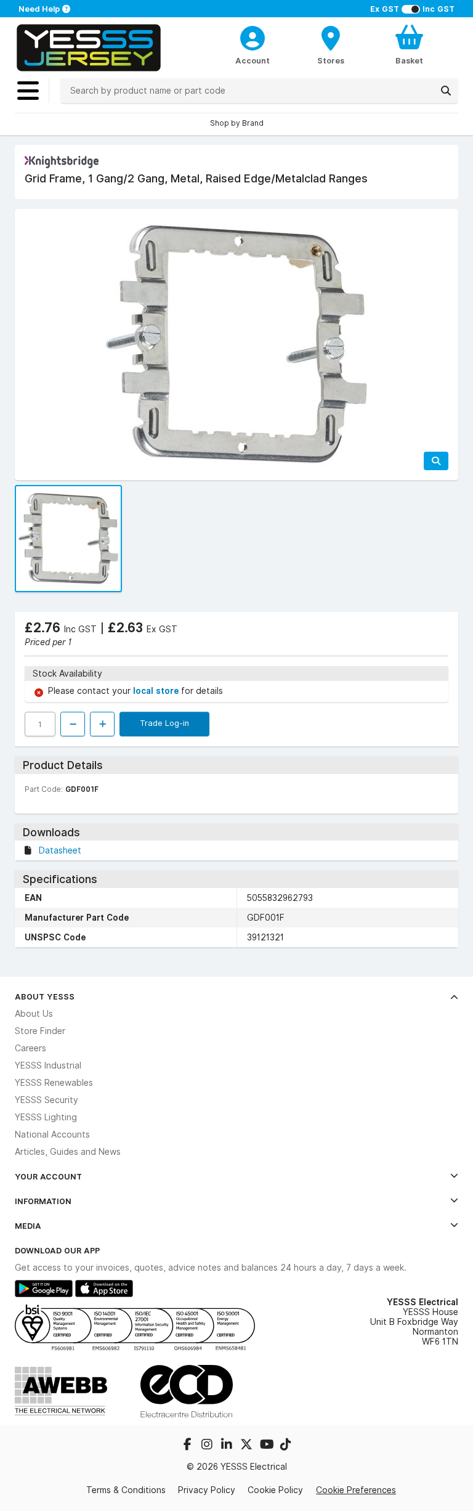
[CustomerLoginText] (252, 36)
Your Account (48, 1176)
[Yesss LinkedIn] (228, 1446)
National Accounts (52, 1134)
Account (252, 60)
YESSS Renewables (54, 1083)
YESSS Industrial (48, 1065)
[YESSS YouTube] (267, 1446)
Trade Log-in (164, 723)
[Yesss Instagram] (208, 1446)
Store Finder (40, 1031)
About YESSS (45, 996)
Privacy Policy (206, 1490)
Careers (30, 1048)
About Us (34, 1014)
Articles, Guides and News (68, 1152)
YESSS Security (46, 1100)
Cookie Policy (275, 1490)
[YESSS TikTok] (285, 1446)
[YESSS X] (247, 1446)
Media (28, 1226)
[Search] (446, 90)
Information (43, 1201)
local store (157, 691)
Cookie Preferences (356, 1490)
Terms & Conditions (126, 1490)
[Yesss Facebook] (188, 1446)
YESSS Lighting (46, 1117)
